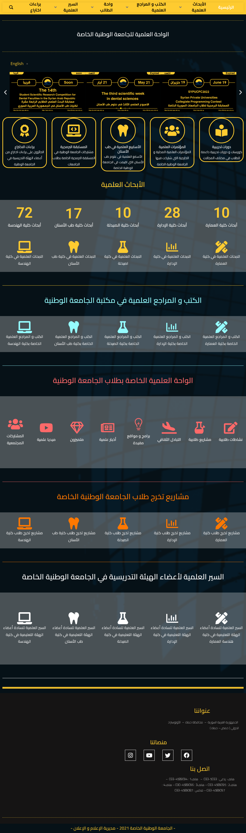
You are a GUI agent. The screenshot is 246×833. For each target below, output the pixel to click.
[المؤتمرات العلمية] (172, 130)
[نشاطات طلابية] (231, 428)
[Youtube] (149, 755)
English (17, 63)
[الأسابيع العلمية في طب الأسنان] (123, 130)
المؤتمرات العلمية (172, 146)
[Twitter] (167, 755)
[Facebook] (186, 755)
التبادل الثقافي (169, 439)
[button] (5, 92)
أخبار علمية (107, 439)
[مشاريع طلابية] (200, 428)
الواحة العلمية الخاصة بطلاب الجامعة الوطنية (123, 380)
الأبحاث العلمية (123, 184)
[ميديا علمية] (46, 428)
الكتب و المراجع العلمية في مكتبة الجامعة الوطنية (123, 300)
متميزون (77, 439)
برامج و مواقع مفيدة (138, 439)
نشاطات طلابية (230, 439)
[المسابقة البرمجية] (73, 130)
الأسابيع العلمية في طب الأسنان (123, 149)
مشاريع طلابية (200, 439)
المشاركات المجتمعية (15, 439)
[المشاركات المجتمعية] (15, 424)
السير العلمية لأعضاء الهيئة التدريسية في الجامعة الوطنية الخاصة (123, 577)
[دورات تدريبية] (221, 130)
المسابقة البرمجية (73, 146)
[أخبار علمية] (108, 428)
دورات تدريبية (221, 146)
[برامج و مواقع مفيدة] (138, 424)
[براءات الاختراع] (24, 130)
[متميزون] (77, 428)
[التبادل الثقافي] (169, 428)
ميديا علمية (46, 439)
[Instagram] (130, 755)
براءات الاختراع (25, 146)
